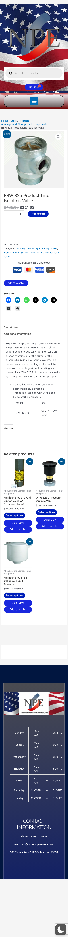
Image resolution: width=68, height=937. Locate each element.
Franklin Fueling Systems (17, 252)
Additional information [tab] (17, 333)
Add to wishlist (16, 282)
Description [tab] (11, 327)
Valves (7, 256)
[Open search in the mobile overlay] (34, 73)
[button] (34, 101)
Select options (14, 515)
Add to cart (38, 213)
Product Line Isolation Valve (45, 252)
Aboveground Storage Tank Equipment (37, 248)
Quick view (18, 522)
